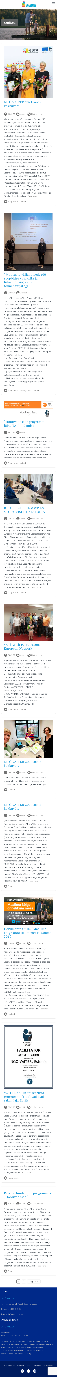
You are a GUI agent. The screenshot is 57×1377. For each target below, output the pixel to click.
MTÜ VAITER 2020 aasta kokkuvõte (22, 764)
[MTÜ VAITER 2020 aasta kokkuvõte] (28, 739)
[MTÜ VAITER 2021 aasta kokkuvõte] (28, 72)
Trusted (35, 1365)
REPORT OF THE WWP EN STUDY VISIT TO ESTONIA (24, 510)
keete (22, 114)
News (15, 201)
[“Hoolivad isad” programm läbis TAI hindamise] (28, 409)
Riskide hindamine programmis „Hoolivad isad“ (27, 1195)
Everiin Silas (25, 293)
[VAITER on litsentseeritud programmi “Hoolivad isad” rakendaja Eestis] (28, 1057)
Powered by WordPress (14, 1365)
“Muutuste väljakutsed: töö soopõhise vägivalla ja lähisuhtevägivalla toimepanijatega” (25, 280)
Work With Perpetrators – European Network (23, 646)
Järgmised (33, 1281)
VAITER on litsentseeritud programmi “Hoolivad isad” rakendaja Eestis (24, 1097)
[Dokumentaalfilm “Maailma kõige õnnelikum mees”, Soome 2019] (28, 911)
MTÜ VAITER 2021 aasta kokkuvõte (22, 104)
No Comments (37, 114)
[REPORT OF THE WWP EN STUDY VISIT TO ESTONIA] (28, 489)
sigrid (22, 943)
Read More (32, 196)
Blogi (10, 201)
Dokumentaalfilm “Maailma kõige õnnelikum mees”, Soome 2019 (27, 933)
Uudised (22, 201)
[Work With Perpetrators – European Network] (28, 622)
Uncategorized (25, 390)
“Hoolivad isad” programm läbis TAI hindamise (24, 424)
